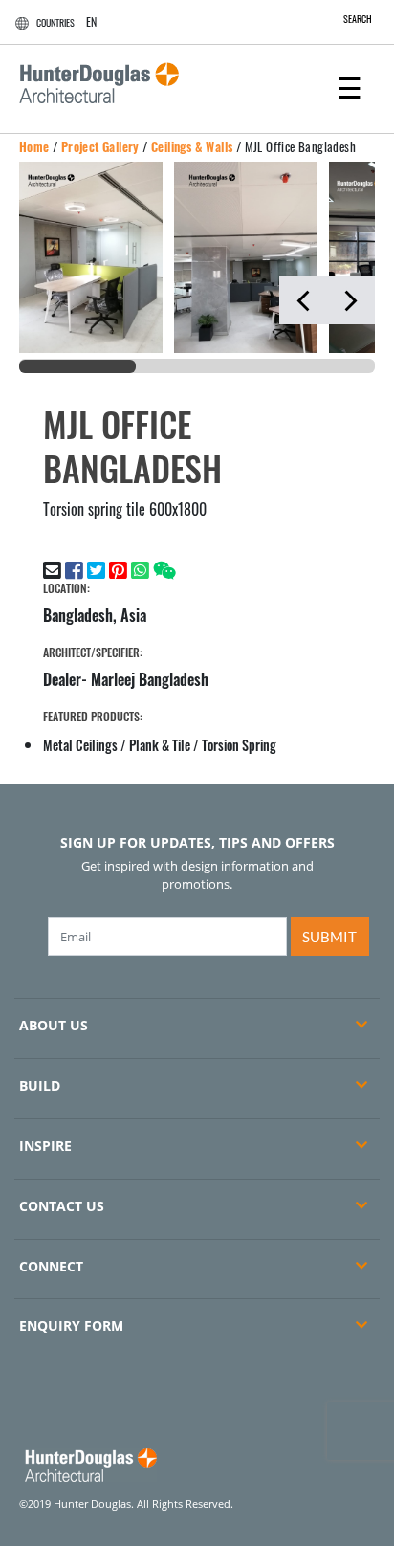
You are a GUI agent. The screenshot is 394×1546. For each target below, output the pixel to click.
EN (91, 21)
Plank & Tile (159, 745)
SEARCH (357, 18)
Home (34, 146)
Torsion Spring (239, 745)
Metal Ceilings (80, 745)
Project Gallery (100, 146)
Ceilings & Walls (191, 146)
